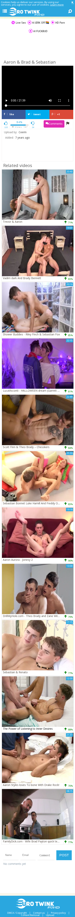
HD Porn (60, 22)
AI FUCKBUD (40, 31)
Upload (50, 915)
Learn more (57, 4)
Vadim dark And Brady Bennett (22, 278)
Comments (55, 123)
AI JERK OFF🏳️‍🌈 (40, 22)
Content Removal (30, 915)
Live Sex (20, 22)
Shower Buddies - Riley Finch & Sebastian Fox (31, 334)
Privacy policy (58, 913)
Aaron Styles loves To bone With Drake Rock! (31, 785)
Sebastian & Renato (15, 672)
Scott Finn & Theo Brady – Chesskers (26, 447)
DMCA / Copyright (17, 913)
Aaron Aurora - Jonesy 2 (18, 560)
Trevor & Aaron (12, 221)
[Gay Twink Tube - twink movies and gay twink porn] (37, 12)
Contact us (39, 913)
